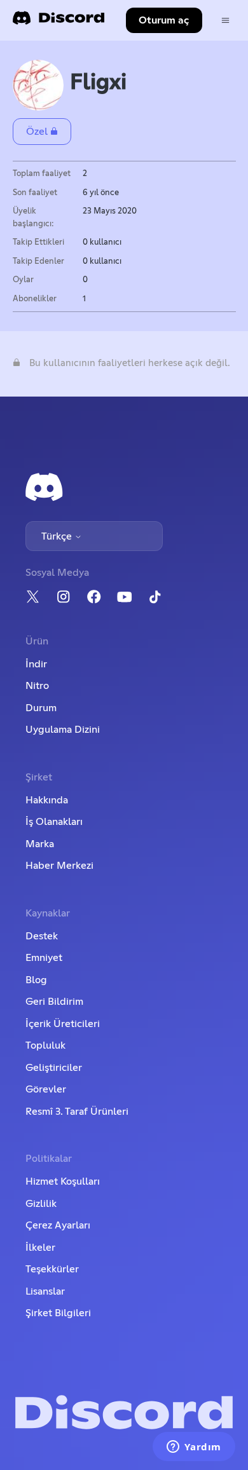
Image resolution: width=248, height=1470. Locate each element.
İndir (36, 664)
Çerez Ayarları (57, 1225)
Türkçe (57, 536)
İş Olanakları (54, 822)
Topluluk (45, 1045)
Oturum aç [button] (164, 20)
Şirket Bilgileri (58, 1313)
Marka (39, 844)
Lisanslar (45, 1291)
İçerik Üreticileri (62, 1024)
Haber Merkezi (59, 866)
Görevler (45, 1089)
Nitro (37, 686)
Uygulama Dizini (62, 730)
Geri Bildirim (54, 1002)
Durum (41, 708)
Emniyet (43, 958)
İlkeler (40, 1247)
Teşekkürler (52, 1269)
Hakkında (46, 800)
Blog (36, 980)
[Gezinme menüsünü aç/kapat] (225, 21)
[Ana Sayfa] (58, 22)
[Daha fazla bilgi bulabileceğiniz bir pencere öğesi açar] (194, 1448)
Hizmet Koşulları (62, 1181)
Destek (41, 936)
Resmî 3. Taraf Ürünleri (76, 1111)
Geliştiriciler (53, 1068)
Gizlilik (41, 1204)
